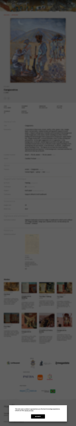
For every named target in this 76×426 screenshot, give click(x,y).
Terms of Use (28, 410)
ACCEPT (38, 416)
